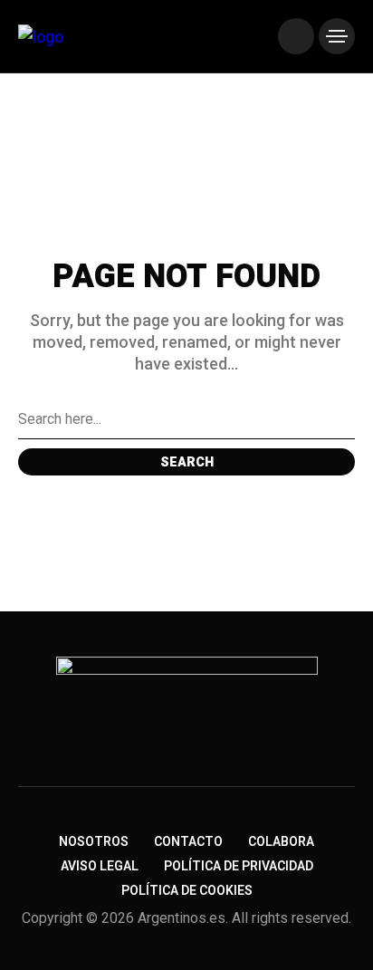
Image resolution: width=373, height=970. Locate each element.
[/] (296, 36)
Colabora (281, 841)
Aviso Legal (100, 866)
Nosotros (94, 841)
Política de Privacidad (238, 866)
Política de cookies (187, 890)
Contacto (188, 841)
